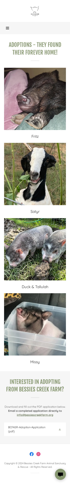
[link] (35, 11)
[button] (7, 28)
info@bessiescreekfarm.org (35, 415)
